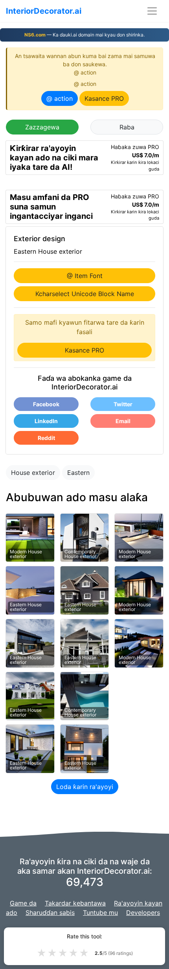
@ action (59, 98)
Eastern (78, 472)
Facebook (46, 404)
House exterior (33, 472)
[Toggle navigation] (152, 11)
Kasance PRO (104, 98)
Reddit (46, 438)
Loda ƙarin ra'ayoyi (84, 787)
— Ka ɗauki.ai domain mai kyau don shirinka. (84, 35)
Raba (126, 127)
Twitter (123, 404)
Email (123, 421)
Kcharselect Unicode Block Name (84, 294)
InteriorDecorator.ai (43, 11)
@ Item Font (85, 276)
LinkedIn (46, 421)
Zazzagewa (42, 127)
